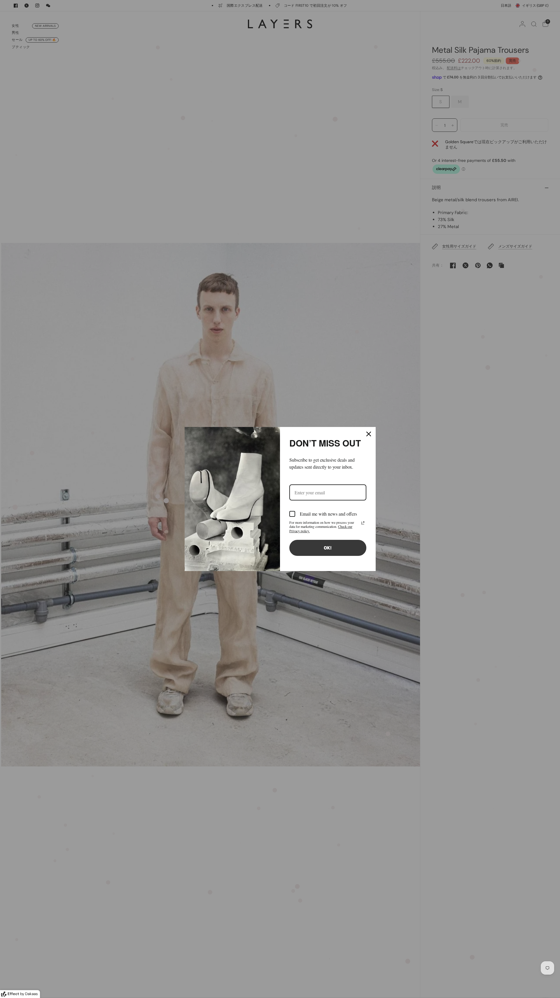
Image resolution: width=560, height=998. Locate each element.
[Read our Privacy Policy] (362, 522)
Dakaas (31, 993)
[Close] (369, 434)
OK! (328, 548)
